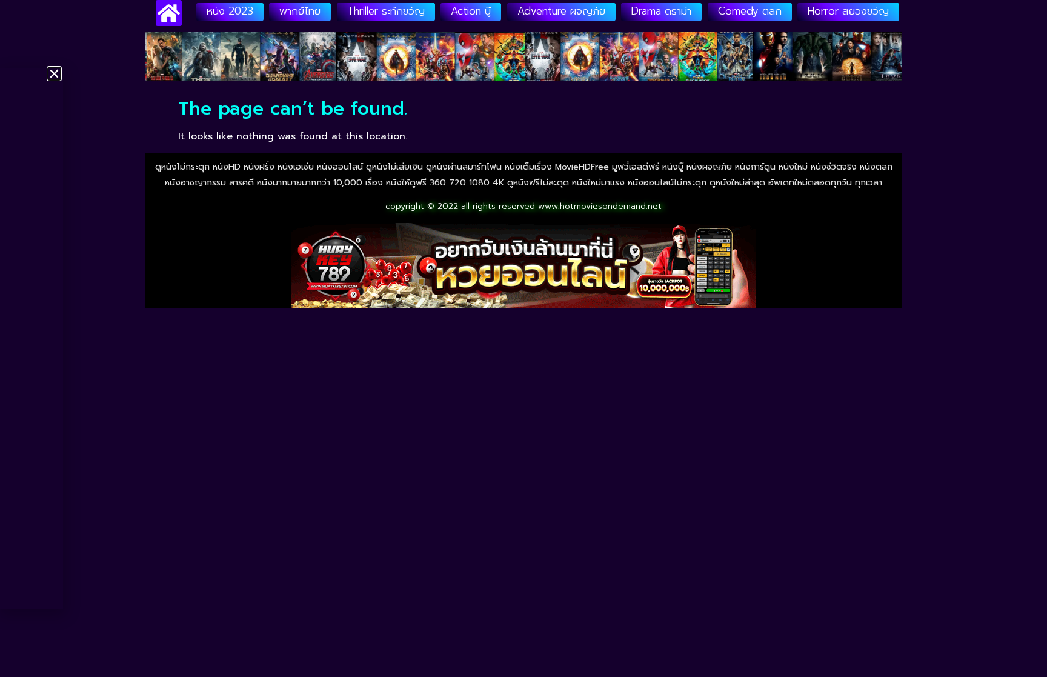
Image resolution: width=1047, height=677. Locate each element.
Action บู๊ (471, 11)
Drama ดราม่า (661, 11)
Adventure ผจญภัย (561, 11)
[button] (54, 73)
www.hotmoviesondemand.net (600, 206)
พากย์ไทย (300, 11)
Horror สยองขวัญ (848, 11)
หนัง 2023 (230, 11)
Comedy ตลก (750, 11)
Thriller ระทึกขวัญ (386, 11)
